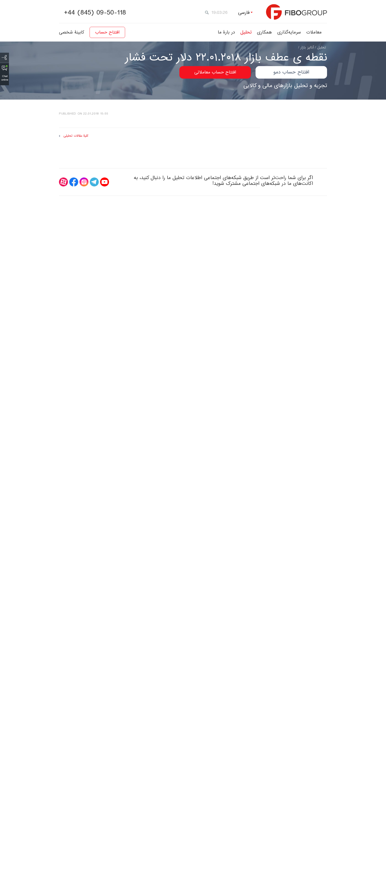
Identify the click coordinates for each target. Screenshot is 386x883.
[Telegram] (94, 181)
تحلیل (246, 32)
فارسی (244, 12)
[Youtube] (104, 181)
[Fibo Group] (296, 12)
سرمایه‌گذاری (289, 32)
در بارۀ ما (226, 32)
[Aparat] (63, 181)
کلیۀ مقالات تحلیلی (75, 136)
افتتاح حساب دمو (291, 72)
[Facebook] (73, 181)
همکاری (264, 32)
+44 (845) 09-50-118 (95, 13)
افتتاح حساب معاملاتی (215, 72)
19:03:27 (219, 12)
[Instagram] (84, 181)
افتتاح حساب (107, 32)
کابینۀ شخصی (71, 32)
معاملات (314, 32)
